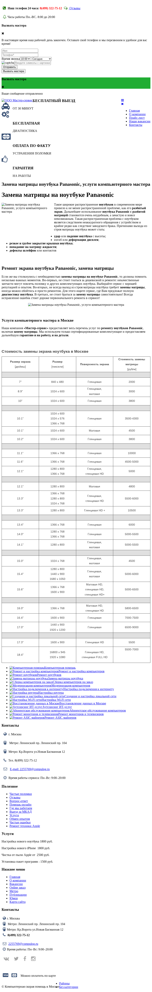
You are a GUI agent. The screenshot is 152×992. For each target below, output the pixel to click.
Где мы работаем (21, 808)
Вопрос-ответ (19, 801)
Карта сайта (18, 901)
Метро (14, 891)
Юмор (14, 898)
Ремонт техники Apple (25, 826)
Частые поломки (21, 794)
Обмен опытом (20, 818)
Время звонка (11, 58)
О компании (137, 114)
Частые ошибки (20, 822)
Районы (64, 983)
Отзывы (74, 8)
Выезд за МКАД (21, 811)
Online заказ (18, 887)
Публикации (18, 894)
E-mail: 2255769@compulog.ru (30, 769)
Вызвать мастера (13, 71)
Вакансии (16, 884)
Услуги (14, 815)
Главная (134, 110)
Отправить (9, 67)
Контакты (135, 125)
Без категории (68, 987)
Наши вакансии (139, 121)
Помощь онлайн (20, 804)
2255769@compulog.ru (23, 943)
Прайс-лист (137, 117)
